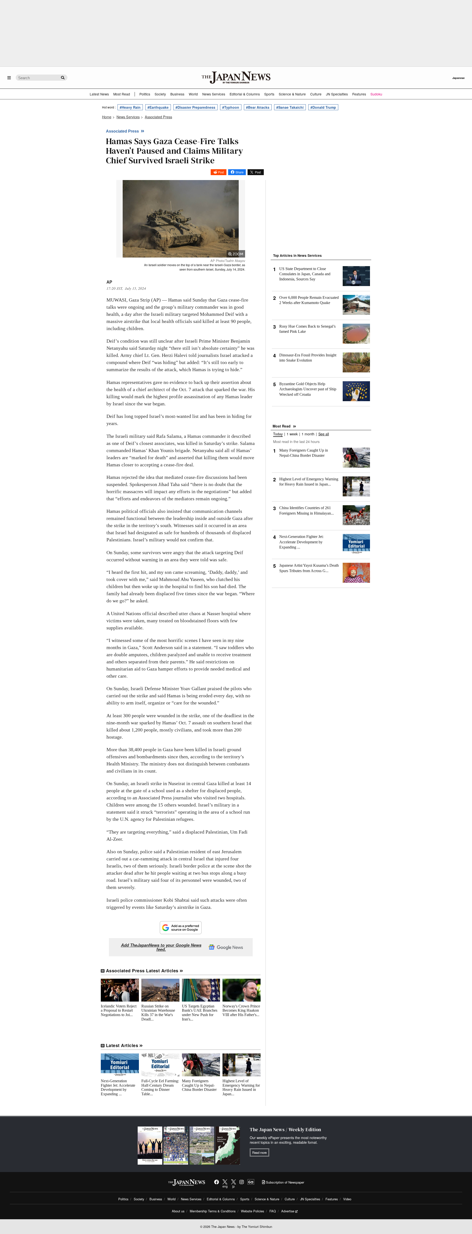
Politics (144, 93)
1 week (292, 434)
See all (323, 434)
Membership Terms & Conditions (213, 1211)
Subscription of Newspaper (284, 1182)
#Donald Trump (323, 107)
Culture (316, 93)
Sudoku (376, 93)
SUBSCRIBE (453, 78)
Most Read (121, 93)
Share (240, 172)
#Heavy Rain (130, 107)
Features (359, 93)
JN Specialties (337, 93)
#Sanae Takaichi (290, 107)
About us (178, 1211)
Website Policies (252, 1211)
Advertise (287, 1211)
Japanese (424, 78)
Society (160, 93)
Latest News (99, 93)
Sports (269, 93)
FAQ (272, 1211)
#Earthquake (158, 107)
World (193, 93)
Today (278, 434)
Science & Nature (292, 93)
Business (177, 93)
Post (221, 172)
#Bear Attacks (257, 107)
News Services (213, 93)
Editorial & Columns (245, 93)
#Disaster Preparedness (195, 107)
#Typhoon (230, 107)
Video (347, 1199)
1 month (308, 434)
